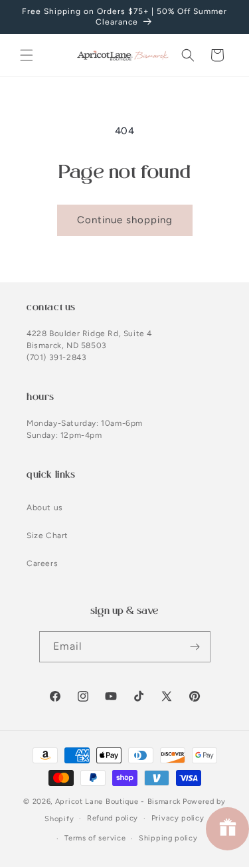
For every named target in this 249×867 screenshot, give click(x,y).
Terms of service (94, 838)
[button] (26, 55)
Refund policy (112, 818)
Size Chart (47, 535)
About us (45, 507)
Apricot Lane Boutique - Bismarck (118, 801)
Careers (42, 563)
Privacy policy (178, 818)
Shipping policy (168, 838)
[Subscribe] (195, 646)
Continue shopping (125, 220)
